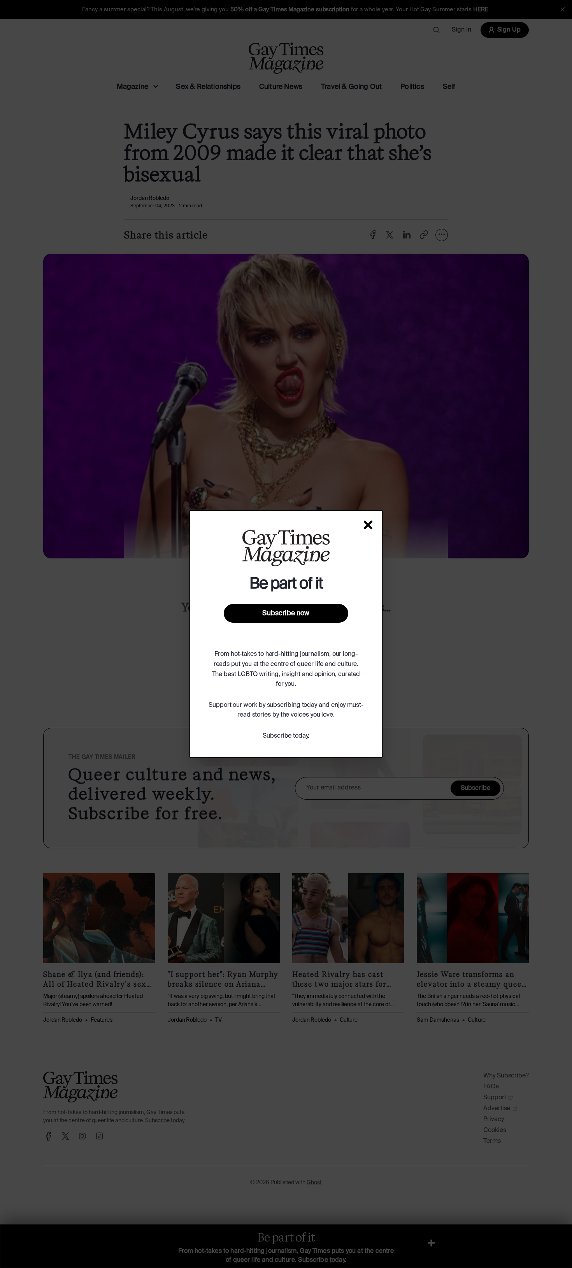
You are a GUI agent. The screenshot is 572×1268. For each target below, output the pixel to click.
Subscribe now (285, 613)
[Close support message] (368, 525)
